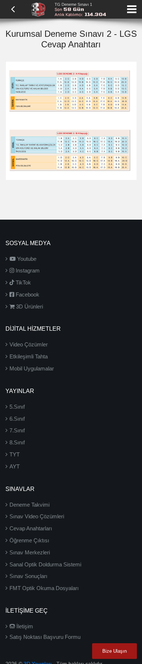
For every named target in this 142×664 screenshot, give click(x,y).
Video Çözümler (28, 344)
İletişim (24, 626)
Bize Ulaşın (114, 651)
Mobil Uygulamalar (31, 368)
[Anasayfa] (38, 9)
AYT (14, 466)
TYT (14, 454)
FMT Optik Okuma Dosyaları (44, 588)
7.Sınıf (17, 430)
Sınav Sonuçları (28, 576)
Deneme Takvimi (29, 505)
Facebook (26, 294)
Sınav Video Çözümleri (36, 516)
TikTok (22, 282)
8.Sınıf (17, 442)
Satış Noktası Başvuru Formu (44, 637)
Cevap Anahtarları (30, 528)
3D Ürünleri (29, 306)
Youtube (26, 259)
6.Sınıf (17, 419)
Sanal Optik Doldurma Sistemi (45, 564)
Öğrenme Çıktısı (29, 540)
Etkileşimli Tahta (28, 356)
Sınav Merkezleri (29, 552)
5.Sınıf (17, 407)
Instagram (27, 270)
